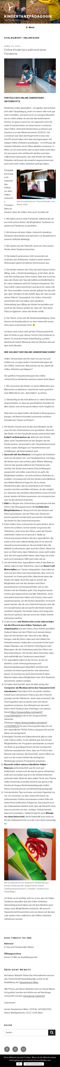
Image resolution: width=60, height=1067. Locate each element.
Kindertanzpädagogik (28, 16)
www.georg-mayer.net (34, 996)
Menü (31, 27)
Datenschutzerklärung (33, 1064)
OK (19, 1064)
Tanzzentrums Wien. (29, 982)
